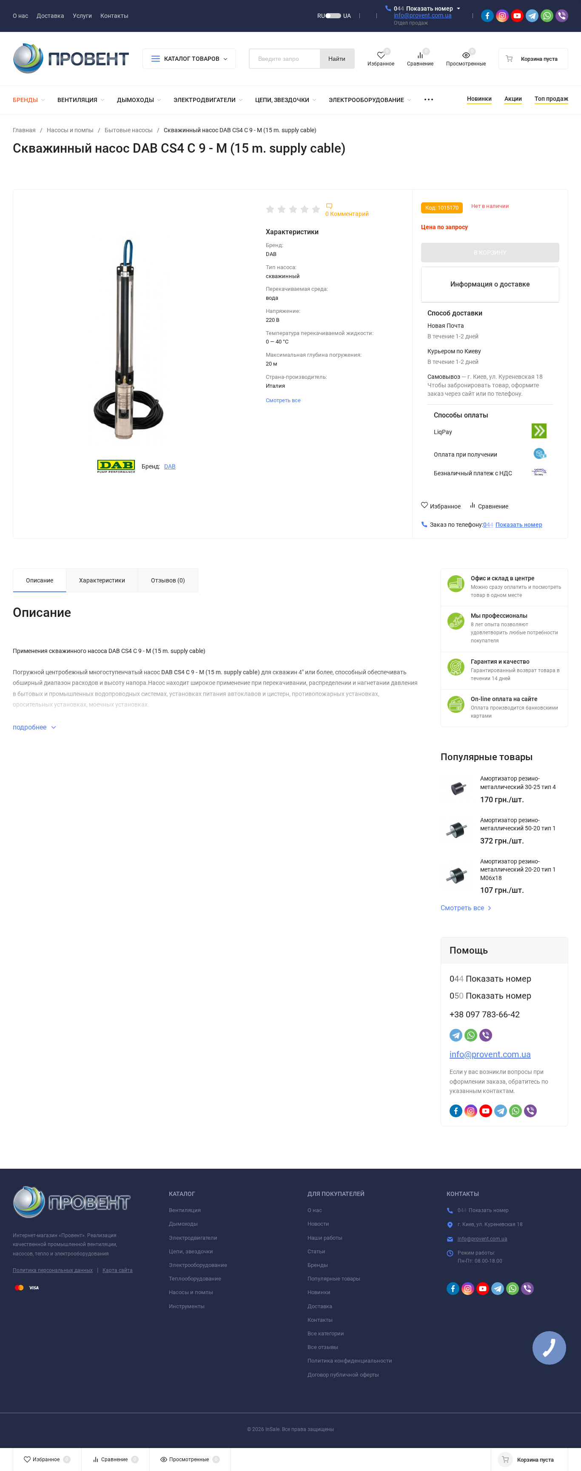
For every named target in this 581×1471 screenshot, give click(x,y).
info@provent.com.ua (423, 15)
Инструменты (187, 1306)
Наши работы (325, 1238)
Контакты (320, 1320)
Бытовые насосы (129, 130)
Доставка (320, 1306)
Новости (318, 1224)
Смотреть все (284, 400)
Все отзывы (323, 1347)
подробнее (30, 727)
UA (347, 16)
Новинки (319, 1292)
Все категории (326, 1333)
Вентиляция (185, 1210)
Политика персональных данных (53, 1270)
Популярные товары (334, 1278)
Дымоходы (183, 1224)
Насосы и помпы (70, 130)
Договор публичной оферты (343, 1375)
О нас (315, 1210)
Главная (24, 130)
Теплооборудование (195, 1278)
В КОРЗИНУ (490, 252)
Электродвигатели (193, 1238)
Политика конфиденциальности (350, 1360)
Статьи (316, 1251)
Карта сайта (118, 1270)
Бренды (318, 1265)
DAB (170, 466)
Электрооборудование (198, 1265)
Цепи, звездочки (191, 1251)
